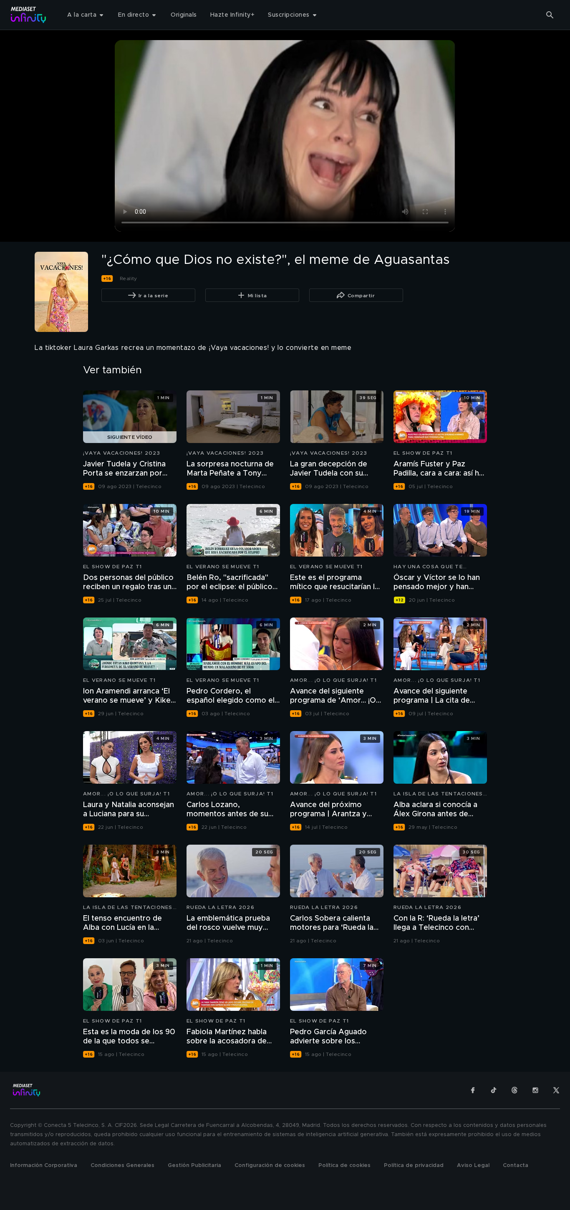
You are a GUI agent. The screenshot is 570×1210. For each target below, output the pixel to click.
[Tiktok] (493, 1090)
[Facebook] (473, 1090)
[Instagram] (535, 1090)
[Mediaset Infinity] (28, 14)
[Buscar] (550, 15)
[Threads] (514, 1090)
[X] (556, 1090)
